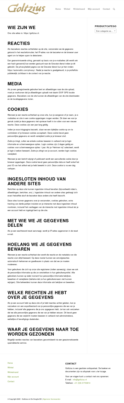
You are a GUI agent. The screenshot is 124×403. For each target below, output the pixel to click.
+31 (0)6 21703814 (81, 382)
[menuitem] (58, 9)
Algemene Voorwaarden (51, 399)
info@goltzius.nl (80, 379)
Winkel (10, 367)
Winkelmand (13, 372)
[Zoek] (113, 9)
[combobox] (105, 31)
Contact (11, 381)
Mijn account (13, 376)
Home (10, 362)
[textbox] (105, 31)
